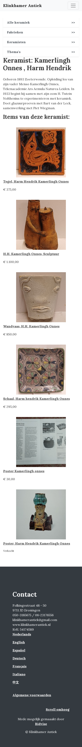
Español (19, 650)
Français (19, 666)
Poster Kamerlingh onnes (23, 471)
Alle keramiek (41, 22)
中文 (16, 682)
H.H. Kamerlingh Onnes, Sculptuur (31, 254)
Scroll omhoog (57, 709)
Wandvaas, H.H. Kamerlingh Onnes (31, 326)
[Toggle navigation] (73, 6)
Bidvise (41, 724)
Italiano (19, 674)
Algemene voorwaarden (32, 695)
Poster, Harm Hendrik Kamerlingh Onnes (36, 543)
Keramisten (41, 42)
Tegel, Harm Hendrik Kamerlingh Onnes (36, 181)
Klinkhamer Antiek (22, 5)
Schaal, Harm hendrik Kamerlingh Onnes (36, 399)
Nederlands (22, 634)
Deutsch (19, 658)
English (19, 642)
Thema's (41, 52)
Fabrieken (41, 32)
